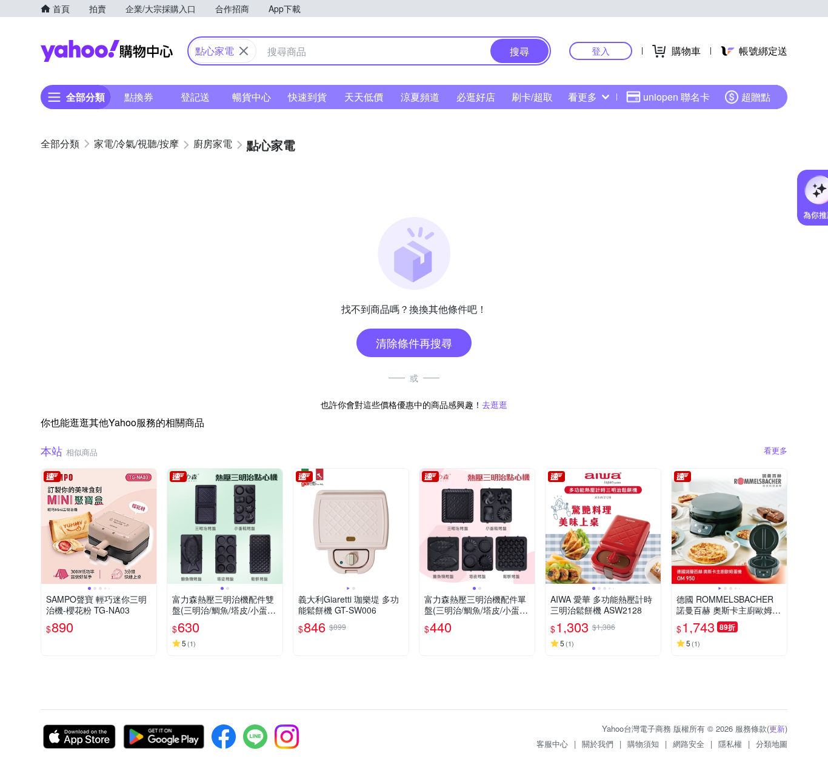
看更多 (582, 97)
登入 (601, 50)
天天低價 (363, 97)
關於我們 (597, 743)
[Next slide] (148, 526)
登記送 (195, 97)
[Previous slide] (49, 526)
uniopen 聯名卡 (676, 97)
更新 (777, 728)
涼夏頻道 (420, 97)
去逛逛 (494, 404)
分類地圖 (771, 743)
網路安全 (688, 743)
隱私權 (730, 743)
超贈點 (755, 97)
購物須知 (643, 743)
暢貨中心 (251, 97)
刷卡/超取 (532, 97)
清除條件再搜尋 (414, 342)
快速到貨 (307, 97)
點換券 (138, 97)
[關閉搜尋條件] (243, 51)
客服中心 (552, 743)
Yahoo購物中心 (107, 50)
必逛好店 (475, 97)
